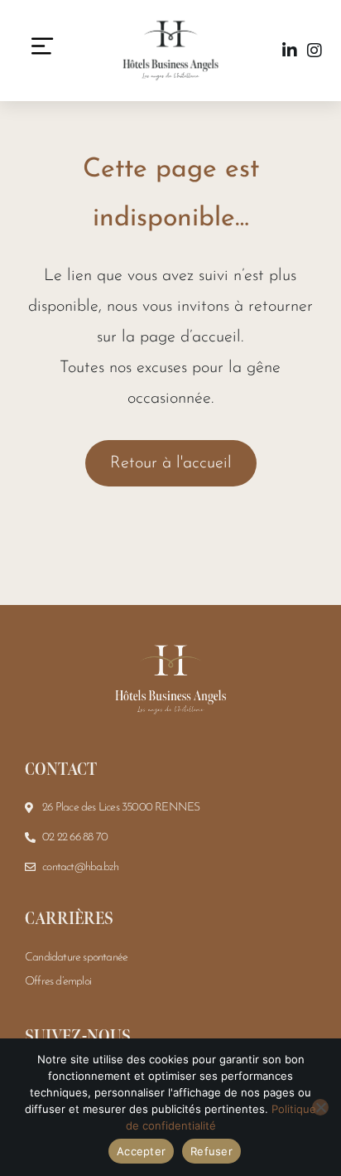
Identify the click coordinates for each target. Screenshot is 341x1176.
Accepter (141, 1151)
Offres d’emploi (58, 981)
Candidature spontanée (76, 957)
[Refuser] (320, 1107)
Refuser (211, 1151)
